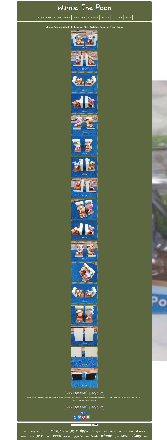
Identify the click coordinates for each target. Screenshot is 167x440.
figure (116, 436)
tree (65, 431)
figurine (78, 436)
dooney (140, 430)
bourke (95, 436)
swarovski (67, 436)
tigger (84, 430)
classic (40, 431)
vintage (56, 430)
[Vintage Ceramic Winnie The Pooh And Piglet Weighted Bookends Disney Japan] (84, 40)
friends (113, 431)
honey (33, 431)
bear (48, 436)
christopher (96, 431)
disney (136, 435)
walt (126, 431)
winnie (106, 435)
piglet (74, 430)
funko (105, 431)
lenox (146, 436)
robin (32, 436)
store (47, 432)
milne (120, 431)
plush (39, 435)
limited (131, 431)
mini (87, 436)
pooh (57, 435)
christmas (26, 432)
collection (23, 436)
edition (125, 435)
